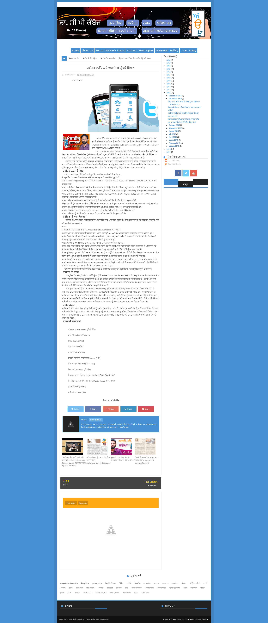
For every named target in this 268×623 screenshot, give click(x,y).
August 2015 (174, 131)
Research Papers (115, 50)
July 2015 (172, 134)
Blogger (206, 619)
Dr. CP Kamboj (173, 160)
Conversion (70, 503)
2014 (169, 149)
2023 (169, 69)
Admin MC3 (95, 420)
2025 (169, 63)
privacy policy (97, 583)
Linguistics (85, 583)
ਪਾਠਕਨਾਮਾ (194, 588)
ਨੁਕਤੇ (126, 588)
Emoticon (83, 503)
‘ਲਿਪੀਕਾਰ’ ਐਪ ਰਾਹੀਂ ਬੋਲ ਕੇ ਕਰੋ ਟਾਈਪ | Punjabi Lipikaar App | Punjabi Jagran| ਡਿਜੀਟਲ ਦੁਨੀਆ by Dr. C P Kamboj (74, 461)
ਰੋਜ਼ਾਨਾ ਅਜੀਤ (127, 593)
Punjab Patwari (110, 583)
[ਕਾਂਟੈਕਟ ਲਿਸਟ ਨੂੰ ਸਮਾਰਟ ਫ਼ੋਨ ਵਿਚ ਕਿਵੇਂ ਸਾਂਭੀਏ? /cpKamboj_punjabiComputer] (99, 446)
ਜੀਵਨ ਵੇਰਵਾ (79, 588)
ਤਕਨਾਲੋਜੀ (110, 588)
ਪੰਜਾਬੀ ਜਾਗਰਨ (161, 588)
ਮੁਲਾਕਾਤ (77, 593)
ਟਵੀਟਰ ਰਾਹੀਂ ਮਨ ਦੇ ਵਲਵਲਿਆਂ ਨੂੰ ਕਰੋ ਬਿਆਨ (183, 113)
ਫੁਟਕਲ (62, 593)
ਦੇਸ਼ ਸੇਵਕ (119, 588)
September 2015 (175, 128)
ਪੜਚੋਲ (185, 588)
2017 (169, 87)
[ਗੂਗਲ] (123, 446)
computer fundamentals (69, 583)
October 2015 (174, 125)
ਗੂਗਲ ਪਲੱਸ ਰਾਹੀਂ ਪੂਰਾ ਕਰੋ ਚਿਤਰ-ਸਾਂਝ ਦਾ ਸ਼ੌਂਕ (183, 119)
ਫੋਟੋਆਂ (69, 593)
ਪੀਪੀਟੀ (65, 485)
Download (162, 50)
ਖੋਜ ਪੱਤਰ (62, 588)
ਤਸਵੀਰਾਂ (101, 588)
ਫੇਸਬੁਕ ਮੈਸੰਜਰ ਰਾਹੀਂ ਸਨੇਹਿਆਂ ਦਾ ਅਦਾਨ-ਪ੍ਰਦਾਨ (184, 107)
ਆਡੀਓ (129, 583)
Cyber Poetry (188, 50)
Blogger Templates (169, 619)
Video (121, 583)
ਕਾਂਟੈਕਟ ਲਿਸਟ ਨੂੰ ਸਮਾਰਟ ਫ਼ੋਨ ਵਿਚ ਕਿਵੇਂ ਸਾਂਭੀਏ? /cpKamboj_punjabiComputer (98, 460)
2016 (169, 90)
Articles (131, 50)
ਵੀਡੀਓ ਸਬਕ (145, 593)
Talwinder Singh (174, 164)
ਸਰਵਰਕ (156, 583)
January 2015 (174, 146)
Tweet (76, 409)
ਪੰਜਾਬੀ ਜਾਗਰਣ (149, 588)
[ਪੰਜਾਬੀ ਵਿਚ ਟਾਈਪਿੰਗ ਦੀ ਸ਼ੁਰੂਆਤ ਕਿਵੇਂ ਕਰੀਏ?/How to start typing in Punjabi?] (147, 446)
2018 (169, 84)
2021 (169, 75)
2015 (169, 93)
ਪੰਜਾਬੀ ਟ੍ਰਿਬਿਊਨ (174, 588)
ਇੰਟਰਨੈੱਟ (137, 583)
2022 (169, 72)
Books (99, 50)
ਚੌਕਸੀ (70, 588)
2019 (169, 81)
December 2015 (175, 96)
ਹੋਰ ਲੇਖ (184, 583)
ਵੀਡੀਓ (136, 593)
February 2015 (175, 143)
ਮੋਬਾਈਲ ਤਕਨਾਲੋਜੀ (101, 593)
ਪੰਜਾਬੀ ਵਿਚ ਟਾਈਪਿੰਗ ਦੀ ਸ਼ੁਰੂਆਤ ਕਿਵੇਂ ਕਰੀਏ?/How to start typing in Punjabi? (146, 460)
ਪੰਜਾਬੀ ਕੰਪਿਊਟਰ (137, 588)
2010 (169, 152)
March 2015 (174, 140)
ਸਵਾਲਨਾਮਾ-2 (153, 485)
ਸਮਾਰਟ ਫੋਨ (146, 583)
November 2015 (175, 99)
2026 (169, 60)
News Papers (145, 50)
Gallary (174, 50)
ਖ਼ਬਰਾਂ (205, 583)
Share (94, 409)
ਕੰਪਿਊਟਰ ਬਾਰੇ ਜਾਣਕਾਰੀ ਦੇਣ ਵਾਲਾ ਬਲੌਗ (83, 619)
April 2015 (173, 137)
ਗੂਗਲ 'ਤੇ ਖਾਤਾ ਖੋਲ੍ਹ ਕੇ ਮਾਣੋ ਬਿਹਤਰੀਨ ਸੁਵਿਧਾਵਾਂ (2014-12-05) (123, 458)
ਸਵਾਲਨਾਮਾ (165, 583)
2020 (169, 78)
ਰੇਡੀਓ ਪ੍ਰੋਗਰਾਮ (114, 593)
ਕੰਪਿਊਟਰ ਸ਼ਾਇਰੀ (195, 583)
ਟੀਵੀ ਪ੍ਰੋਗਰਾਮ (90, 588)
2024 (169, 66)
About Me (87, 50)
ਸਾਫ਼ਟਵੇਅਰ (175, 583)
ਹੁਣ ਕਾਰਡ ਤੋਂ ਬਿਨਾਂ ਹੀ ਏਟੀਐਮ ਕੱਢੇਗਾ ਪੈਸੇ (182, 122)
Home (75, 50)
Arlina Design (189, 619)
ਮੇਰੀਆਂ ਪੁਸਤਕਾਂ (87, 593)
